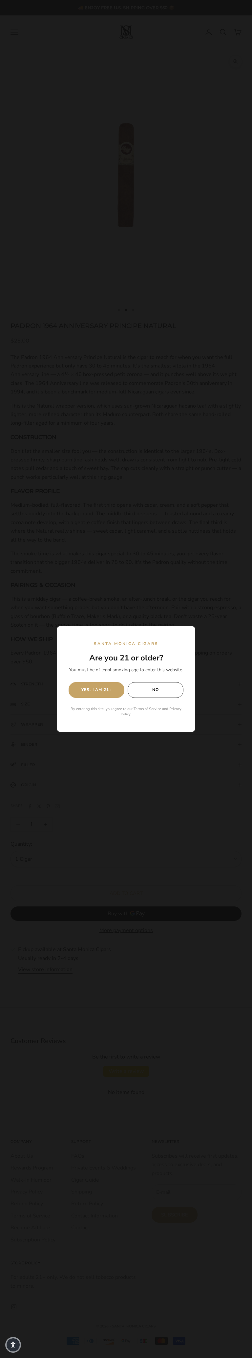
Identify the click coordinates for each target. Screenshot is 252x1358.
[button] (13, 1345)
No (155, 689)
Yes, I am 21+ (96, 689)
